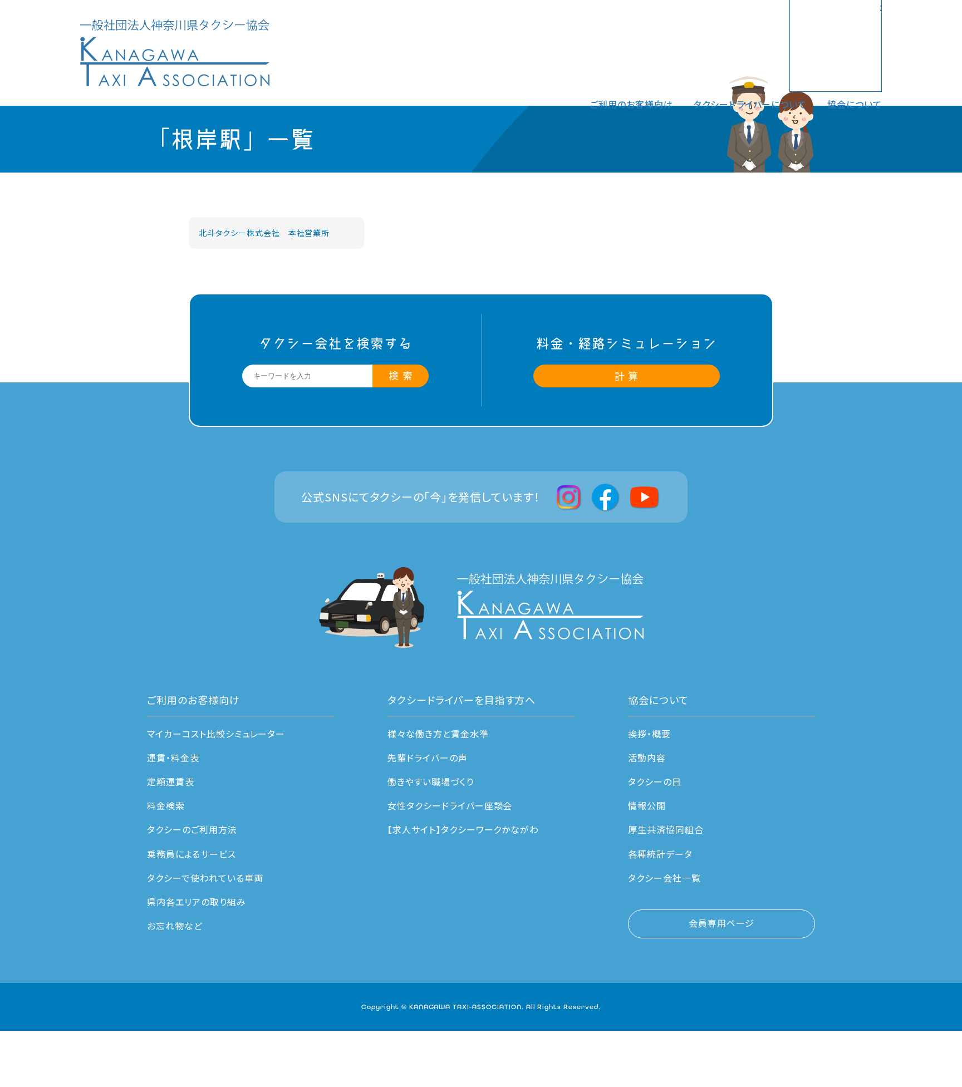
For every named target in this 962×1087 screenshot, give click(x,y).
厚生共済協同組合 (666, 829)
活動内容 (647, 757)
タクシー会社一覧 (664, 877)
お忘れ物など (175, 925)
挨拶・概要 (649, 733)
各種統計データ (660, 853)
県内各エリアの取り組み (196, 901)
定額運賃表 (170, 781)
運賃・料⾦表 (173, 757)
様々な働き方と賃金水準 (438, 733)
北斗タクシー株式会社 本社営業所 (264, 232)
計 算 (627, 375)
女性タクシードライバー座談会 (449, 805)
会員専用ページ (721, 922)
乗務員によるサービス (191, 853)
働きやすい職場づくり (430, 781)
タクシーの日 (654, 781)
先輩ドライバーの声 (427, 757)
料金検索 (166, 805)
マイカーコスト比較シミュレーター (216, 733)
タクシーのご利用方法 (192, 829)
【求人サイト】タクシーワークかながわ (463, 829)
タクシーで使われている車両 (205, 877)
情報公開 (647, 805)
